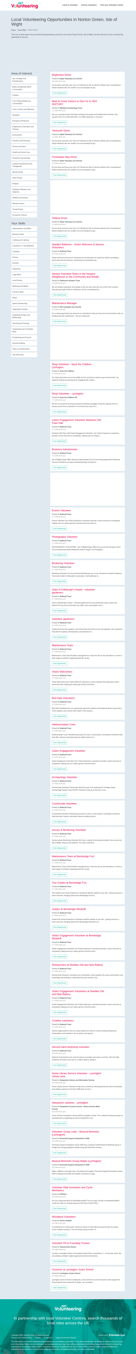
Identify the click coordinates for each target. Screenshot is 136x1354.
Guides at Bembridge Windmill (69, 909)
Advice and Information (21, 349)
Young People (17, 209)
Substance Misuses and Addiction (21, 190)
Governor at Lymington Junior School (72, 1269)
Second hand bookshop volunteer (70, 1046)
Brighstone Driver (61, 74)
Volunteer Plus (117, 1335)
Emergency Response (20, 121)
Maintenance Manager (64, 303)
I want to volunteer (70, 5)
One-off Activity (18, 355)
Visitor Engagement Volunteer (68, 750)
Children (15, 95)
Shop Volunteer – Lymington (67, 393)
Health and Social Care (21, 152)
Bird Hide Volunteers (63, 698)
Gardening (16, 269)
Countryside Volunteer (64, 803)
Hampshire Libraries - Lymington (70, 1102)
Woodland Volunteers (64, 1216)
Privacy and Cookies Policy (21, 1338)
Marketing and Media (20, 286)
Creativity (15, 251)
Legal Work (16, 275)
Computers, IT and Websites (23, 246)
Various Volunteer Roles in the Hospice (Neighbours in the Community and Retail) (75, 275)
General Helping (18, 343)
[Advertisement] (68, 56)
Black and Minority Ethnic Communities (21, 88)
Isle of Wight (22, 30)
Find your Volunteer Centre (111, 5)
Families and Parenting (21, 141)
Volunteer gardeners (63, 618)
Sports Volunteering (19, 303)
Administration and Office (21, 228)
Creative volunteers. (63, 1020)
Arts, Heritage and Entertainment (19, 80)
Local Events (17, 280)
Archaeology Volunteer (64, 777)
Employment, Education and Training (23, 128)
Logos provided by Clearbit (65, 1338)
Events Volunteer (61, 510)
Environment (17, 135)
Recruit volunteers (89, 5)
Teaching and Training (20, 323)
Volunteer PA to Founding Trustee (71, 1243)
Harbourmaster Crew (63, 724)
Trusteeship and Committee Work (22, 330)
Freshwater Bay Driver (64, 156)
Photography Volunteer (64, 536)
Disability (15, 115)
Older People (17, 178)
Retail (14, 298)
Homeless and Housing (21, 158)
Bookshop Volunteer (63, 563)
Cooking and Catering (20, 240)
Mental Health (17, 172)
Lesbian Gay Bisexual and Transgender (22, 165)
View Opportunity (59, 93)
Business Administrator (65, 449)
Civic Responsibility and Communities (21, 102)
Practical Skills (17, 292)
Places (13, 30)
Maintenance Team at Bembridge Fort (73, 856)
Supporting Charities (20, 309)
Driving (15, 257)
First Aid (15, 263)
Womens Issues (18, 203)
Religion (15, 184)
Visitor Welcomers (62, 671)
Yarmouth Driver (61, 130)
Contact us (48, 1338)
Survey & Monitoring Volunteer (69, 829)
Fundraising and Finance (21, 337)
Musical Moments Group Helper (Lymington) (76, 1161)
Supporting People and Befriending (21, 316)
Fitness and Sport (19, 146)
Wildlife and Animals (20, 198)
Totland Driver (59, 218)
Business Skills (18, 234)
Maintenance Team (62, 645)
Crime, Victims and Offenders (23, 109)
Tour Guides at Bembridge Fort (69, 882)
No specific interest (19, 215)
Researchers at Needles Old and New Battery (77, 964)
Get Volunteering (24, 5)
